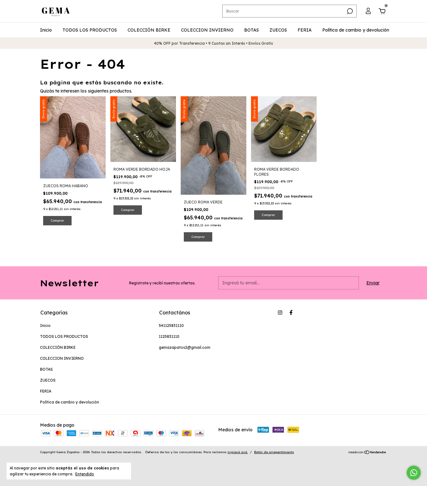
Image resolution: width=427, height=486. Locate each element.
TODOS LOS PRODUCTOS (90, 30)
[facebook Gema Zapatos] (291, 312)
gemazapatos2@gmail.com (184, 347)
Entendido (84, 474)
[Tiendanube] (367, 453)
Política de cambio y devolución (355, 30)
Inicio (46, 30)
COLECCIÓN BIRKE (149, 30)
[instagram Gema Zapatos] (280, 312)
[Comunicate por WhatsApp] (414, 473)
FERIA (305, 30)
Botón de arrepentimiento (274, 452)
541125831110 (171, 325)
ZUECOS (278, 30)
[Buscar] (349, 11)
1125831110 (169, 336)
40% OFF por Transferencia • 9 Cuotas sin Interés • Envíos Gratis (213, 43)
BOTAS (251, 30)
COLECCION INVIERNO (207, 30)
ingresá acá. (238, 452)
